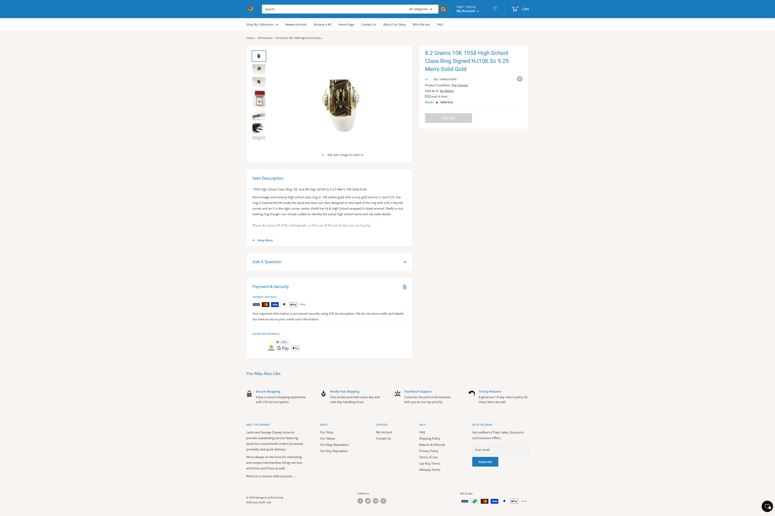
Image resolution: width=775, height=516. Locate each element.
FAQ (440, 24)
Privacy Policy (428, 451)
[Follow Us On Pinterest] (383, 501)
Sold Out (448, 118)
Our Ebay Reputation (334, 445)
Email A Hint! (439, 96)
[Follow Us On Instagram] (375, 501)
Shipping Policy (429, 438)
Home (250, 38)
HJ (426, 79)
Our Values (327, 438)
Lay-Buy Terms (429, 463)
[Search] (443, 9)
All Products (265, 38)
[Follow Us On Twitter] (368, 501)
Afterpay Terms (429, 470)
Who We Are (421, 24)
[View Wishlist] (495, 10)
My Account (466, 11)
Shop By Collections (260, 24)
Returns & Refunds (432, 445)
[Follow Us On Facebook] (360, 501)
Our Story (326, 432)
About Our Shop (394, 24)
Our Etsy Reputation (334, 451)
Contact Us (368, 24)
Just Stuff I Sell (262, 502)
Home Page (346, 24)
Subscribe (485, 462)
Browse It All (322, 24)
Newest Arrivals (296, 24)
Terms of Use (428, 457)
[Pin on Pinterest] (520, 79)
